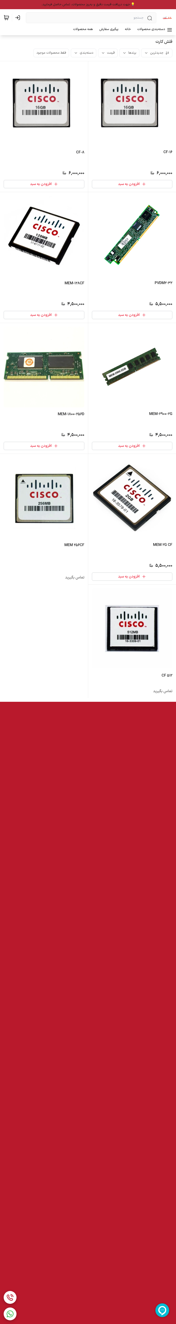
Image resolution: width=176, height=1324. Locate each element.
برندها (132, 52)
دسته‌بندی (86, 52)
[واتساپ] (10, 1313)
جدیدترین (156, 52)
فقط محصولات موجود (51, 52)
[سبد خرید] (6, 17)
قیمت (111, 52)
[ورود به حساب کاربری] (18, 17)
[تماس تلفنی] (10, 1297)
